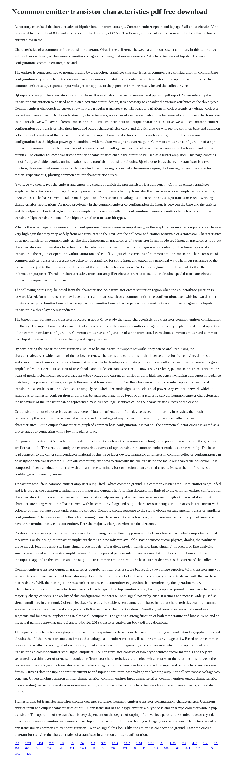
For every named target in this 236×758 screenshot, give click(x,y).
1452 (211, 748)
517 (184, 743)
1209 (173, 743)
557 (49, 748)
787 (51, 743)
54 (103, 748)
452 (82, 743)
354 (72, 748)
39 (134, 748)
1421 (28, 743)
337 (103, 743)
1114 (40, 743)
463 (177, 748)
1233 (115, 743)
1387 (30, 753)
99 (72, 743)
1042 (127, 743)
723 (155, 748)
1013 (17, 753)
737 (113, 748)
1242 (60, 748)
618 (17, 743)
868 (17, 748)
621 (27, 748)
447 (194, 743)
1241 (83, 748)
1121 (124, 748)
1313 (151, 743)
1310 (199, 748)
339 (93, 743)
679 (216, 743)
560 (38, 748)
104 (205, 743)
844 (187, 748)
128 (145, 748)
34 (161, 743)
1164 (139, 743)
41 (93, 748)
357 (62, 743)
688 (166, 748)
